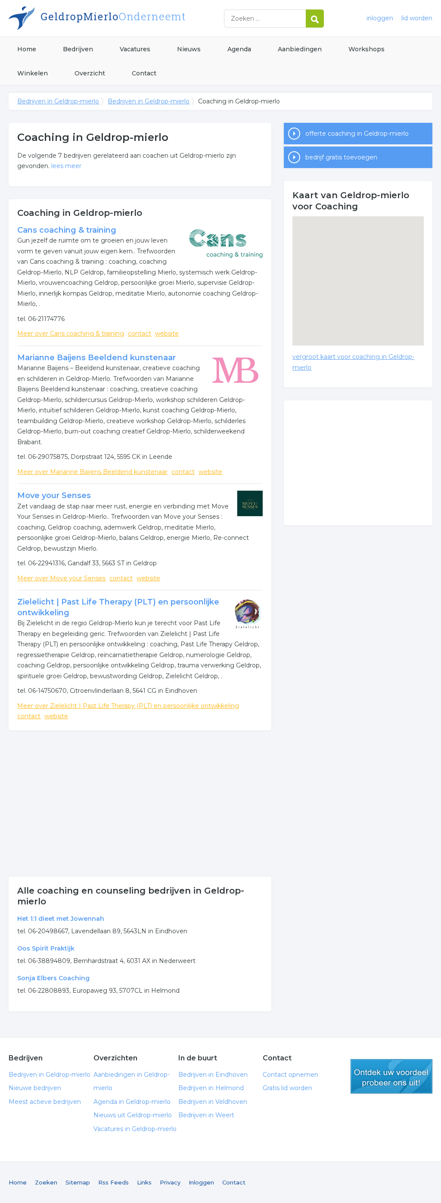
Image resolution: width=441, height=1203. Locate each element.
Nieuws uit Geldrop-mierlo (132, 1115)
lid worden (416, 18)
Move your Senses (54, 495)
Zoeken (46, 1182)
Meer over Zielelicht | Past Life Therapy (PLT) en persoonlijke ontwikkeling (128, 706)
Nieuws (189, 49)
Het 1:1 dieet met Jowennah (60, 919)
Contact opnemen (290, 1074)
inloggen (379, 18)
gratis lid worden (391, 1076)
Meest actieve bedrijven (45, 1102)
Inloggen (201, 1182)
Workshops (366, 49)
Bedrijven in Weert (206, 1115)
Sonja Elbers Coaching (53, 978)
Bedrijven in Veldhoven (212, 1102)
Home (26, 49)
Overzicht (90, 73)
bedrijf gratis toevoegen (341, 157)
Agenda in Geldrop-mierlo (132, 1102)
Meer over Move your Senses (61, 578)
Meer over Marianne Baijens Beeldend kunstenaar (92, 472)
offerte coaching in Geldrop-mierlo (357, 133)
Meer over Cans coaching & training (70, 333)
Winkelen (32, 73)
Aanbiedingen (300, 49)
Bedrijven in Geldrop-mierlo (116, 18)
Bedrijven (78, 49)
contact (139, 333)
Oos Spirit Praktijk (46, 948)
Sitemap (77, 1182)
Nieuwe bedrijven (35, 1088)
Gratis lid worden (287, 1088)
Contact (144, 73)
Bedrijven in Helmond (211, 1088)
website (167, 333)
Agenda (239, 49)
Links (144, 1182)
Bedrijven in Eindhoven (213, 1074)
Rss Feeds (113, 1182)
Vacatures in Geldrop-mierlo (135, 1129)
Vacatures (135, 49)
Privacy (170, 1182)
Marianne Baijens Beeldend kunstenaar (96, 357)
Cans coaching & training (66, 230)
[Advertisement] (140, 803)
